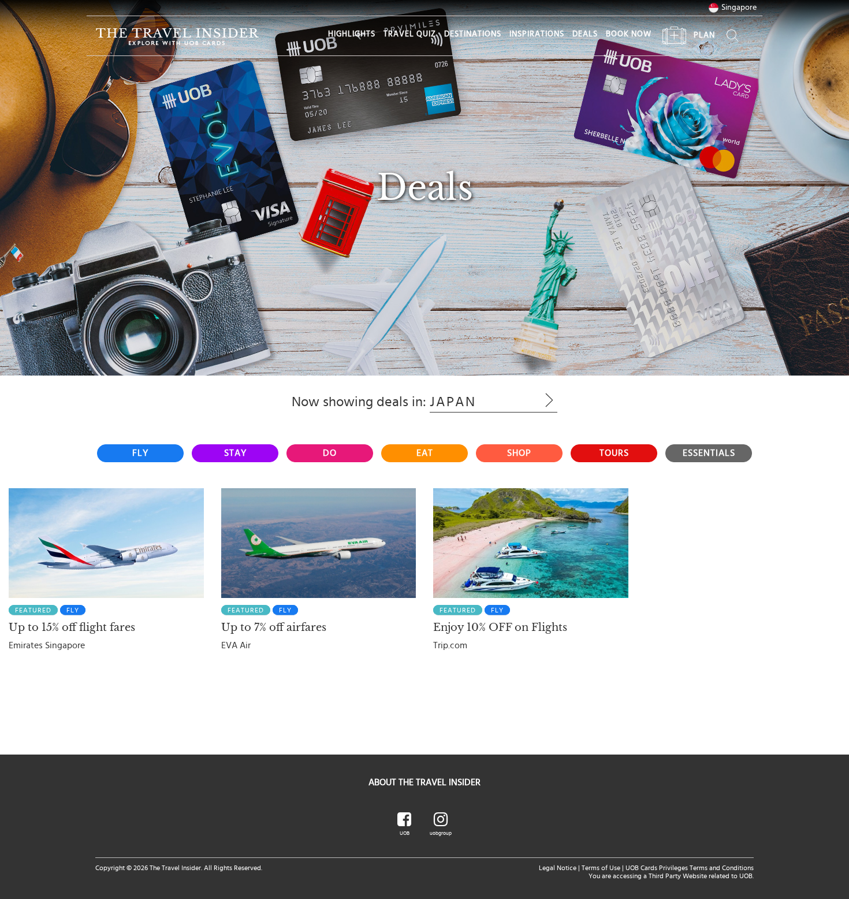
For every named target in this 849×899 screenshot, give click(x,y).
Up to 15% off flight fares (72, 627)
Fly (72, 610)
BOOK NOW (628, 34)
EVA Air (236, 645)
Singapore (739, 7)
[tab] (140, 453)
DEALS (585, 34)
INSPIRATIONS (536, 34)
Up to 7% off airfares (273, 627)
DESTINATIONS (472, 34)
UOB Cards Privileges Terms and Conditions (689, 867)
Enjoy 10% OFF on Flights (500, 627)
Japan (476, 402)
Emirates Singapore (47, 645)
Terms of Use (601, 867)
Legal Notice (557, 867)
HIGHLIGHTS (351, 34)
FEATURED (33, 610)
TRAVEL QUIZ (409, 34)
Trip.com (450, 645)
